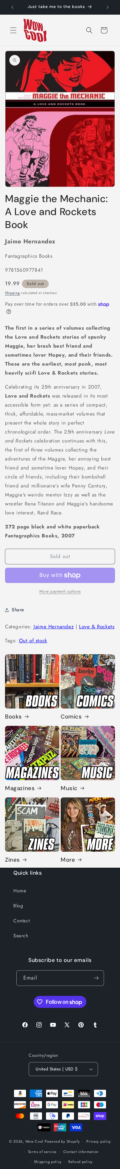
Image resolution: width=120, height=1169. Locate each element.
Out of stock (33, 640)
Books (13, 716)
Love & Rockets (96, 626)
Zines (12, 859)
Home (19, 890)
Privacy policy (98, 1141)
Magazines (20, 788)
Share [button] (18, 609)
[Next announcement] (107, 7)
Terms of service (42, 1151)
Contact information (81, 1151)
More (68, 859)
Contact (21, 920)
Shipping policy (48, 1161)
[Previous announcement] (12, 7)
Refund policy (80, 1161)
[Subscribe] (96, 978)
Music (69, 788)
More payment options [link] (60, 591)
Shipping (12, 292)
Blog (18, 905)
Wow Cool (34, 1141)
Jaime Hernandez (54, 626)
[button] (13, 30)
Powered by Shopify (62, 1141)
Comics (71, 716)
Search (20, 935)
